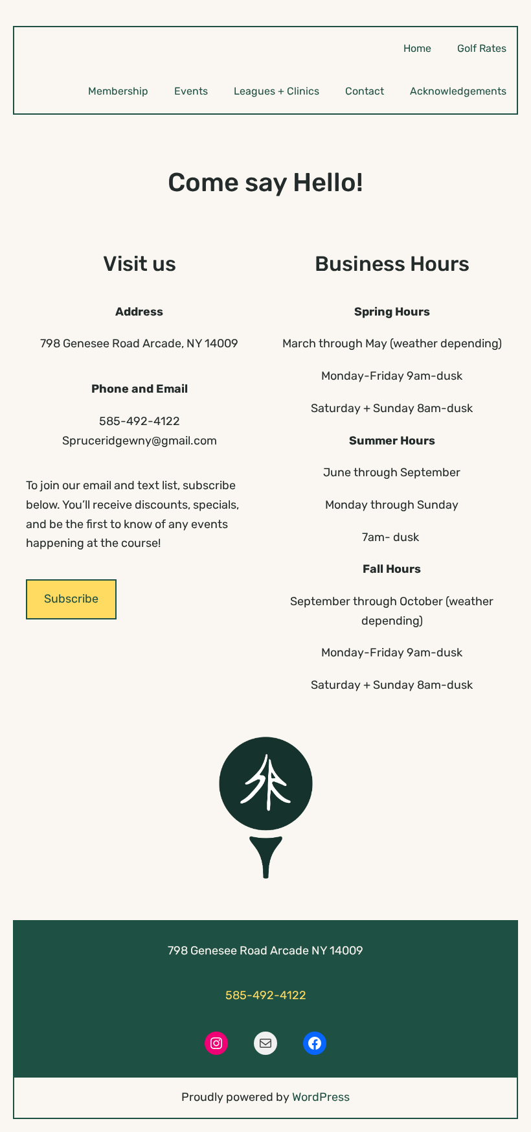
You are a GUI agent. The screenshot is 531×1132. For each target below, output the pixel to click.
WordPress (321, 1097)
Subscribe (71, 599)
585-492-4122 (265, 995)
